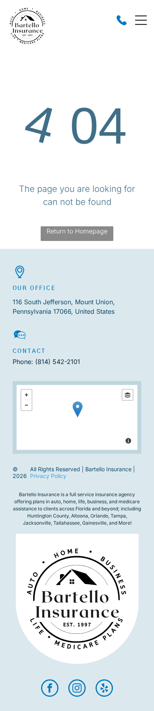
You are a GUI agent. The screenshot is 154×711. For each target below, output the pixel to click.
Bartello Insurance (39, 494)
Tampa (118, 516)
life (81, 501)
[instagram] (77, 689)
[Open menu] (141, 20)
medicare (129, 501)
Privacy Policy (48, 475)
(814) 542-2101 (57, 362)
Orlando (99, 516)
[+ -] (77, 417)
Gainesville (94, 523)
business (97, 501)
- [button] (26, 405)
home (69, 501)
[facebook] (49, 689)
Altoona (79, 516)
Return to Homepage (77, 231)
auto (56, 501)
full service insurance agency (102, 494)
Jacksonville (37, 523)
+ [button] (26, 395)
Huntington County (48, 516)
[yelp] (104, 689)
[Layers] (127, 395)
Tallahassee (66, 523)
